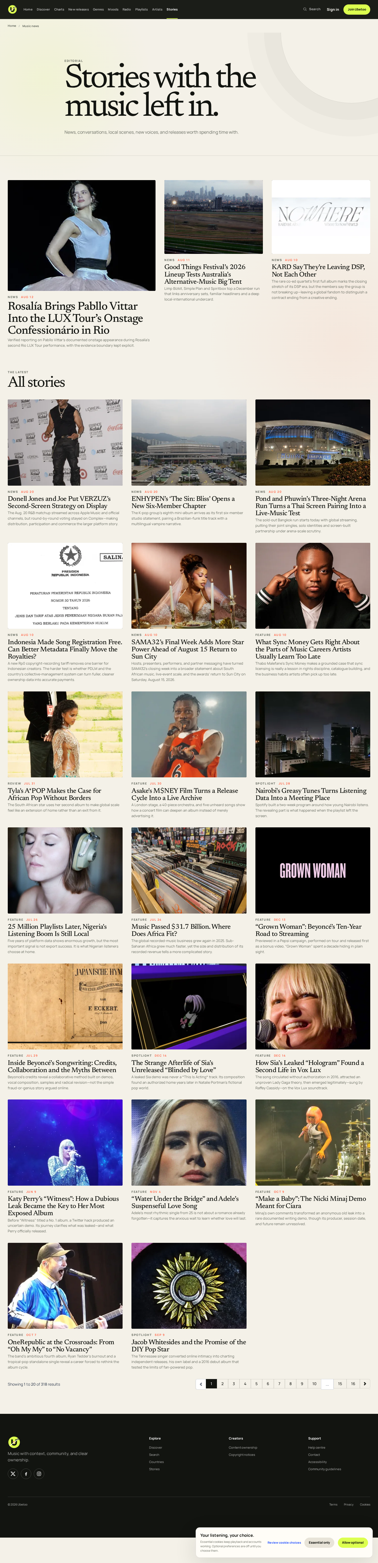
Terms (333, 1504)
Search (154, 1455)
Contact (314, 1455)
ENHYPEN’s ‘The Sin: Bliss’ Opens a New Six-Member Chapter (183, 503)
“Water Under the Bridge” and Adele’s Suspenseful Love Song (185, 1203)
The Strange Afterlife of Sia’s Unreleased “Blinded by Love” (173, 1067)
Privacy (348, 1504)
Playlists (141, 9)
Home (28, 9)
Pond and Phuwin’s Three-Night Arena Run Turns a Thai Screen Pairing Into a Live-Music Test (310, 506)
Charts (59, 9)
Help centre (316, 1447)
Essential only (319, 1542)
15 (340, 1383)
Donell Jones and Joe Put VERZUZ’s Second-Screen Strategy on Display (59, 503)
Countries (156, 1462)
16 (353, 1383)
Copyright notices (242, 1455)
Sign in (333, 9)
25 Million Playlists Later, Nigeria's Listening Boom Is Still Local (57, 931)
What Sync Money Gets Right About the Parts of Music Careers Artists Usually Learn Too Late (307, 650)
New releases (78, 9)
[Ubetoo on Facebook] (26, 1474)
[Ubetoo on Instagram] (39, 1474)
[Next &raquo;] (365, 1383)
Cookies (365, 1504)
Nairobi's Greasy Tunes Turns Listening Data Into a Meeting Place (310, 795)
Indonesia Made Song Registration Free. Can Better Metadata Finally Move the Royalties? (65, 650)
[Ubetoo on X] (13, 1474)
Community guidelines (324, 1469)
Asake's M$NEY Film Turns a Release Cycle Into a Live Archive (184, 795)
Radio (127, 9)
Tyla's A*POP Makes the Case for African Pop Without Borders (54, 795)
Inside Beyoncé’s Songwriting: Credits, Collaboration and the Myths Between (62, 1067)
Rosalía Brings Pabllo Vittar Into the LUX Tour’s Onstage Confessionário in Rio (75, 319)
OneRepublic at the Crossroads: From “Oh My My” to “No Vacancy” (61, 1346)
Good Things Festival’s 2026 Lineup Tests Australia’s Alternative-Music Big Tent (204, 275)
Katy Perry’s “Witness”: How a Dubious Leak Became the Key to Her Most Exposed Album (63, 1206)
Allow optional (353, 1542)
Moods (113, 9)
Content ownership (243, 1447)
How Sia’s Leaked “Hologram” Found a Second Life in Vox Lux (309, 1067)
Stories (172, 9)
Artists (157, 9)
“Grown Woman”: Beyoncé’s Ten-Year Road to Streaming (308, 931)
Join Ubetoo (357, 9)
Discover (43, 9)
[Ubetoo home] (12, 9)
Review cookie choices (284, 1542)
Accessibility (317, 1462)
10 (314, 1383)
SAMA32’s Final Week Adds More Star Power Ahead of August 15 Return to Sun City (187, 650)
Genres (98, 9)
